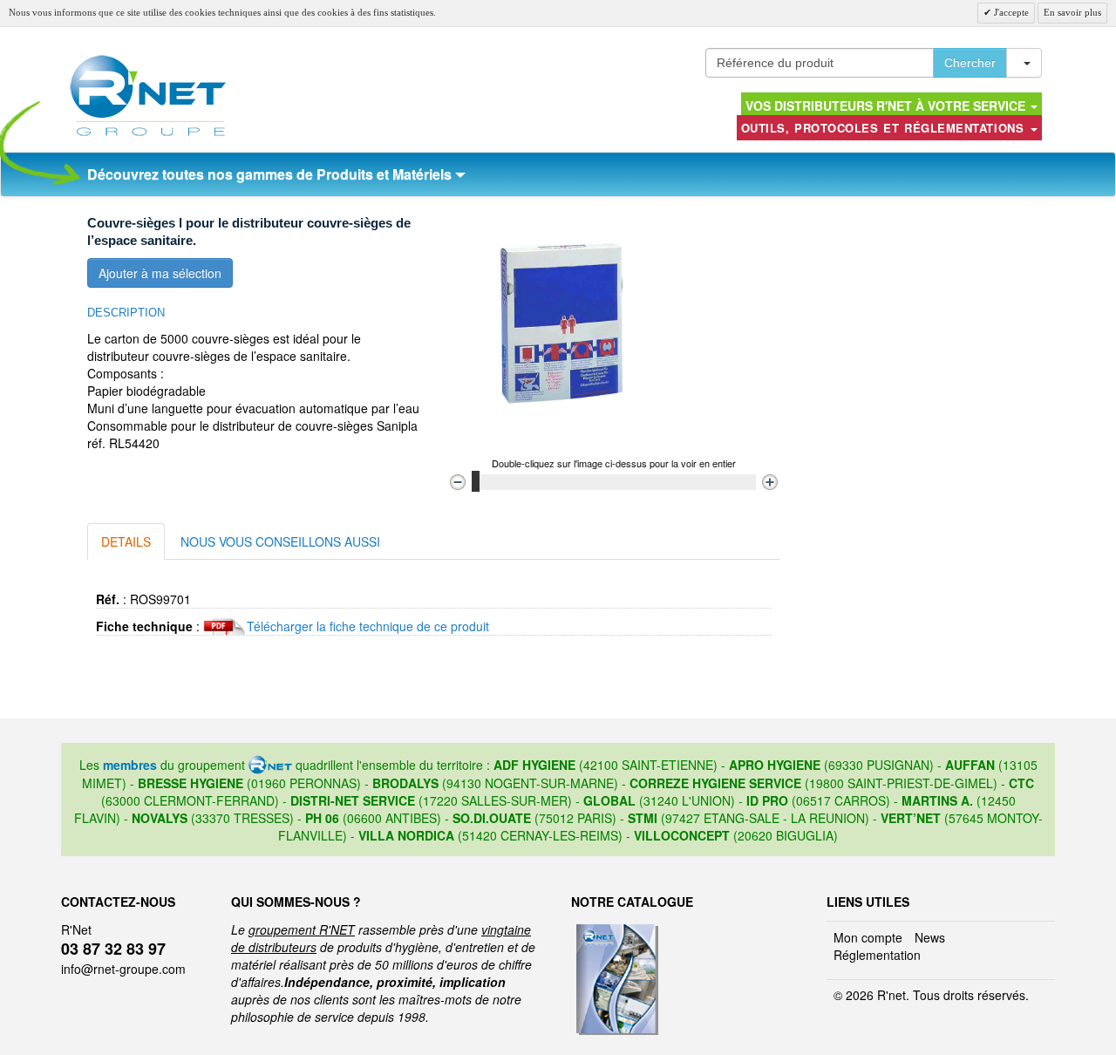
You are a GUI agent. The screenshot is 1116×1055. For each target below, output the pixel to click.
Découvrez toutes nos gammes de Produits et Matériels (271, 174)
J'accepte (1010, 12)
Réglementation (877, 954)
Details (126, 541)
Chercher (970, 63)
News (930, 937)
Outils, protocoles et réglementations (885, 127)
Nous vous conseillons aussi (280, 541)
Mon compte (868, 937)
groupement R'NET (301, 929)
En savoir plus (1072, 12)
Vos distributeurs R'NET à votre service (887, 105)
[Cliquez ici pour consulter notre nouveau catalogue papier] (615, 929)
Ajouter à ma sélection (160, 273)
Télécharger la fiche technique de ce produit (368, 626)
